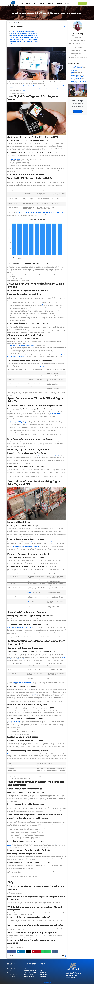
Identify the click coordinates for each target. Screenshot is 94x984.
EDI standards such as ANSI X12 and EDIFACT (49, 456)
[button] (64, 26)
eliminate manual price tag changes (20, 423)
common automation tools (21, 188)
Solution (42, 3)
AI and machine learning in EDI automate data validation (23, 86)
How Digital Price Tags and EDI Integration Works (22, 31)
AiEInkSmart (47, 983)
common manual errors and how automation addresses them (35, 366)
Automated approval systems (30, 459)
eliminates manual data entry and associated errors (42, 542)
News (34, 3)
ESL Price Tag (56, 89)
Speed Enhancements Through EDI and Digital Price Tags (23, 35)
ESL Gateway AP (43, 89)
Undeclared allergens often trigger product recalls (22, 345)
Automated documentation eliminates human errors (19, 627)
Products (28, 3)
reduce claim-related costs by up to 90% (30, 545)
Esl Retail (23, 90)
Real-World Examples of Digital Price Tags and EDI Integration (25, 41)
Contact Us (59, 3)
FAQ (11, 43)
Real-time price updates (15, 421)
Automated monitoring (32, 694)
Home (22, 3)
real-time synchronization (56, 413)
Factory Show (50, 3)
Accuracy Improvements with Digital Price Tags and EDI (23, 33)
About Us (67, 3)
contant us (77, 111)
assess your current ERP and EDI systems (22, 682)
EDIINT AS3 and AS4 (15, 159)
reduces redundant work (17, 828)
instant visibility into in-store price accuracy (43, 315)
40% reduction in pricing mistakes (39, 304)
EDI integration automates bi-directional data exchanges (25, 546)
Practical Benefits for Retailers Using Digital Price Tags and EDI (25, 37)
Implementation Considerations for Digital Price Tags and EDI (24, 39)
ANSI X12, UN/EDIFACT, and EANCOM (44, 167)
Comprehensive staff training (14, 721)
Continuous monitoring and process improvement (19, 753)
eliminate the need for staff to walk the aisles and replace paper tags (29, 530)
